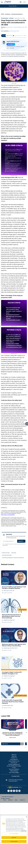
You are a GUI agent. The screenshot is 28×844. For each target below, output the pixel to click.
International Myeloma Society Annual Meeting (13, 557)
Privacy (14, 767)
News (16, 800)
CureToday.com (14, 759)
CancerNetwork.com (14, 761)
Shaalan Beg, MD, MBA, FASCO (10, 648)
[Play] (7, 35)
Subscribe (20, 541)
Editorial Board (14, 771)
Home (2, 14)
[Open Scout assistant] (20, 2)
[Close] (26, 816)
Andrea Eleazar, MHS (8, 705)
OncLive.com (14, 762)
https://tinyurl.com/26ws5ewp (8, 514)
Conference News (6, 552)
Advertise (14, 756)
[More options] (25, 35)
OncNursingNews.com (14, 764)
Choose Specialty (12, 6)
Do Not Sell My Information (14, 766)
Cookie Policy (24, 830)
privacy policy (5, 545)
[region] (14, 829)
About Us (14, 754)
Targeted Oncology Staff (8, 620)
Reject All (14, 837)
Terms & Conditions (14, 769)
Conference (7, 14)
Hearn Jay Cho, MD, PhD (8, 590)
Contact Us (14, 758)
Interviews (13, 552)
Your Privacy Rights (14, 772)
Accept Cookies (14, 841)
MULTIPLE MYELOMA (7, 555)
